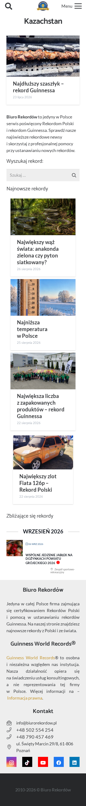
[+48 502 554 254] (11, 730)
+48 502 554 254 (35, 730)
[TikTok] (27, 762)
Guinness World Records (30, 657)
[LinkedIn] (75, 762)
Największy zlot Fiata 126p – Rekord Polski (38, 483)
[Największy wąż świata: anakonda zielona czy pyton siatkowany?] (43, 217)
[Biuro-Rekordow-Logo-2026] (43, 6)
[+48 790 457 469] (11, 737)
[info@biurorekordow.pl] (11, 723)
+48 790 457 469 (35, 737)
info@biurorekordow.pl (36, 722)
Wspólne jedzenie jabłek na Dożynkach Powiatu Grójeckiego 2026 (49, 559)
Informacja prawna (24, 698)
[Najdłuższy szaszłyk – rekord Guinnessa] (43, 56)
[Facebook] (59, 762)
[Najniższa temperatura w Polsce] (43, 297)
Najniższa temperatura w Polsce (32, 329)
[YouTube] (43, 762)
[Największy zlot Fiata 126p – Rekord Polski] (43, 452)
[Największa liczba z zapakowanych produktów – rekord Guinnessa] (43, 371)
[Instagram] (11, 762)
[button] (8, 6)
